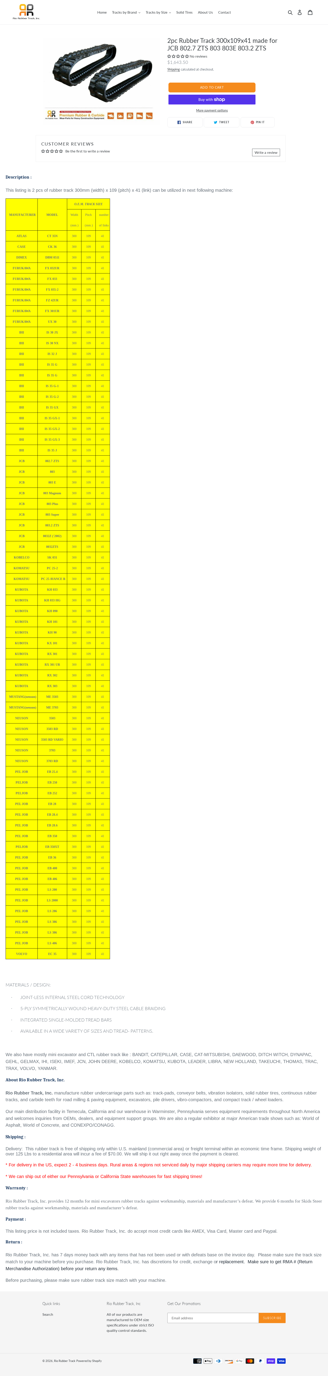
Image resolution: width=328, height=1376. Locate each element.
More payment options (212, 110)
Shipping (173, 69)
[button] (178, 56)
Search (47, 1314)
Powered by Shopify (89, 1361)
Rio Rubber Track (64, 1361)
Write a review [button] (266, 152)
